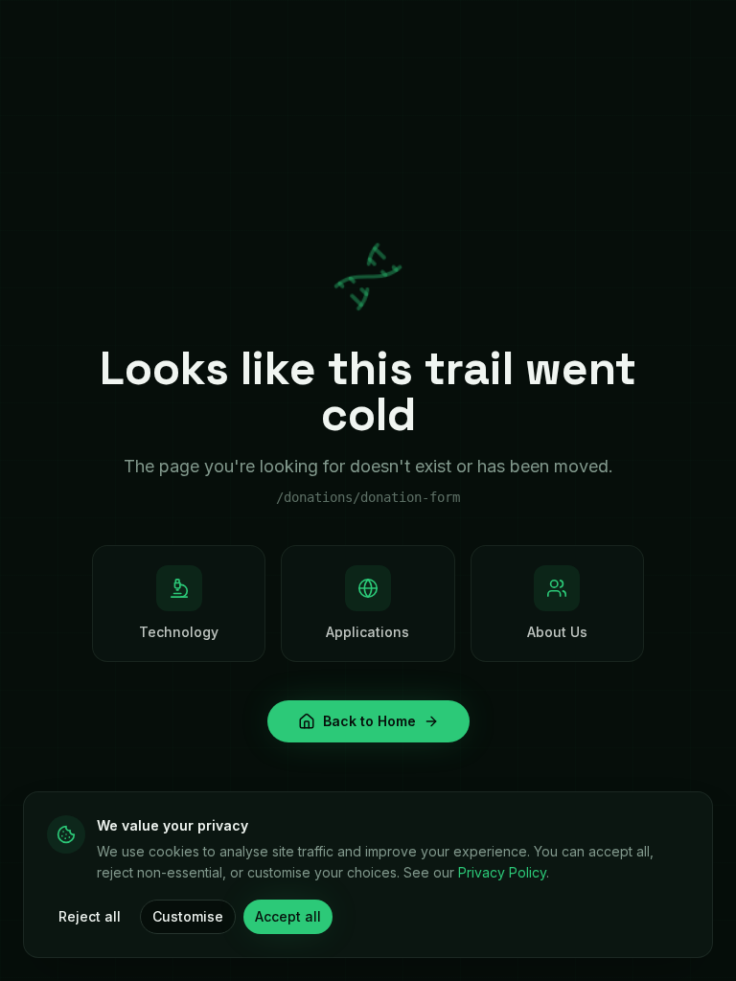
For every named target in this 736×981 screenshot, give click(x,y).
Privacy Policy (502, 872)
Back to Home (369, 721)
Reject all (89, 916)
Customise (187, 916)
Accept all (288, 916)
